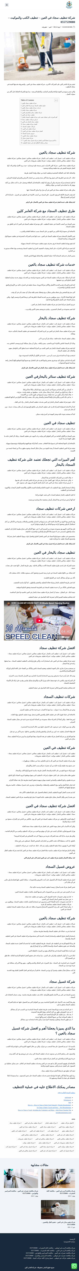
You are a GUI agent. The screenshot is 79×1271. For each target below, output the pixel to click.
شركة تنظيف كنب (53, 1131)
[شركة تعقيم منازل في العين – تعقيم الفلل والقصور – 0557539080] (58, 1209)
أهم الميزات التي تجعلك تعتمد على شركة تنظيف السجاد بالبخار (39, 117)
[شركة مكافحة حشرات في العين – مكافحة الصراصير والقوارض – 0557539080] (21, 1178)
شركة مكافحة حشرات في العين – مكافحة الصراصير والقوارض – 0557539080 (50, 1253)
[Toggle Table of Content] (55, 100)
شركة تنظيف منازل (45, 1143)
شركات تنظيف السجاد (29, 126)
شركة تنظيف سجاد (15, 1123)
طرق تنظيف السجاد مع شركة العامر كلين (33, 105)
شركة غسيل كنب (11, 1146)
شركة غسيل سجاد (28, 138)
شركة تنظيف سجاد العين (66, 1127)
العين (50, 27)
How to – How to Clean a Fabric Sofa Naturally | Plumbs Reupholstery (49, 1105)
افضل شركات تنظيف (67, 1123)
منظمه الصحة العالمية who (66, 1093)
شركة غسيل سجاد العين (47, 1146)
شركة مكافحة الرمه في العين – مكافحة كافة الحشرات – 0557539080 (53, 1250)
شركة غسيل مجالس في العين (28, 1151)
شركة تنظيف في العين (29, 129)
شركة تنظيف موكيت (29, 1143)
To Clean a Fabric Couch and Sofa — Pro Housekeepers (54, 1107)
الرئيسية (72, 1239)
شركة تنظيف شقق (68, 1131)
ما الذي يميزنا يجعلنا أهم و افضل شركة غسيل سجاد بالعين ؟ (39, 140)
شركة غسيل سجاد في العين (28, 1146)
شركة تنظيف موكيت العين (66, 1146)
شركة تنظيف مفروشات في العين (64, 1143)
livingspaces (67, 1100)
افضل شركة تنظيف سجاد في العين (33, 131)
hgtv (69, 1102)
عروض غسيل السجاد (28, 133)
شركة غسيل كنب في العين (48, 1151)
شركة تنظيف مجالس (47, 1135)
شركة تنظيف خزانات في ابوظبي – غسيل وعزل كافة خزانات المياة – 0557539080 (49, 1258)
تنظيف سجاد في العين (28, 115)
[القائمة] (7, 5)
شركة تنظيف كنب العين (37, 1131)
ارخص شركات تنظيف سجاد (30, 119)
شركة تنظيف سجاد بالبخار (29, 110)
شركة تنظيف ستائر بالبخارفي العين (32, 112)
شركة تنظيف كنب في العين (65, 1135)
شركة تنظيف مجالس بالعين (65, 1139)
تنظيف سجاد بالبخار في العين (30, 122)
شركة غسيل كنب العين (67, 1151)
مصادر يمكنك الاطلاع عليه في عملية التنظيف (35, 143)
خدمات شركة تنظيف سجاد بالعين (31, 108)
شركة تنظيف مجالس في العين (44, 1139)
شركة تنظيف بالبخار (51, 1123)
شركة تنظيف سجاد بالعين (29, 103)
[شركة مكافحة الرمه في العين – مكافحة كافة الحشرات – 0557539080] (58, 1178)
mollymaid (68, 1097)
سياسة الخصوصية (69, 1241)
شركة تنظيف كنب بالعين (19, 1131)
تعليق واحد (44, 27)
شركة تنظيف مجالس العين (29, 1135)
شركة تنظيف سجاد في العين (28, 1127)
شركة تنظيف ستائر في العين (33, 1123)
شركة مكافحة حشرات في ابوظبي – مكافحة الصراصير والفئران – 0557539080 (50, 1255)
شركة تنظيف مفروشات (25, 1139)
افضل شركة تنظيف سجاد (30, 124)
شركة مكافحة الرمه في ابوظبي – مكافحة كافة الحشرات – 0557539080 (52, 1248)
